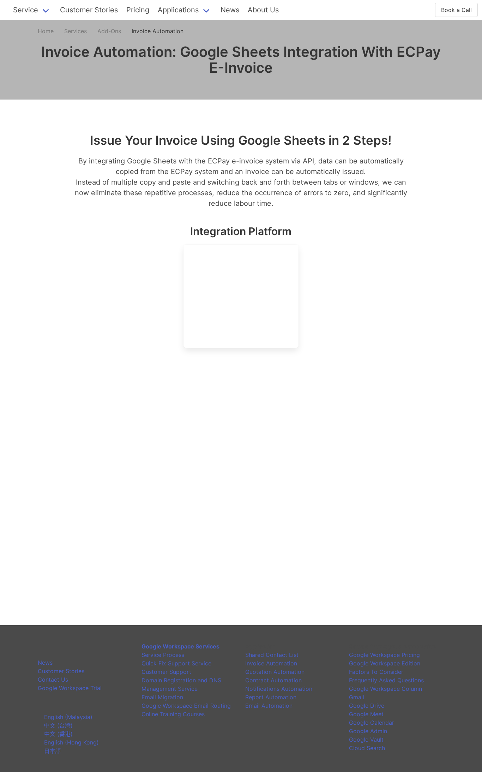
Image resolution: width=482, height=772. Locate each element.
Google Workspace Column (385, 688)
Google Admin (368, 731)
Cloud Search (367, 748)
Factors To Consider (376, 671)
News (230, 10)
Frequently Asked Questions (386, 680)
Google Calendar (371, 722)
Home (46, 31)
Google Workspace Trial (70, 688)
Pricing (137, 10)
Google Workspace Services (180, 646)
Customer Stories (89, 10)
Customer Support (166, 671)
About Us (263, 10)
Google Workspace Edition (384, 663)
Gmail (356, 697)
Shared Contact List (272, 654)
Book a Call (456, 9)
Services (75, 31)
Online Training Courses (173, 714)
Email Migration (162, 697)
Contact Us (53, 679)
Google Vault (366, 739)
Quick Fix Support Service (176, 663)
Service (25, 10)
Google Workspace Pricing (384, 654)
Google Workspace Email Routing (186, 705)
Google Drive (366, 705)
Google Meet (366, 714)
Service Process (162, 654)
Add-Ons (109, 31)
